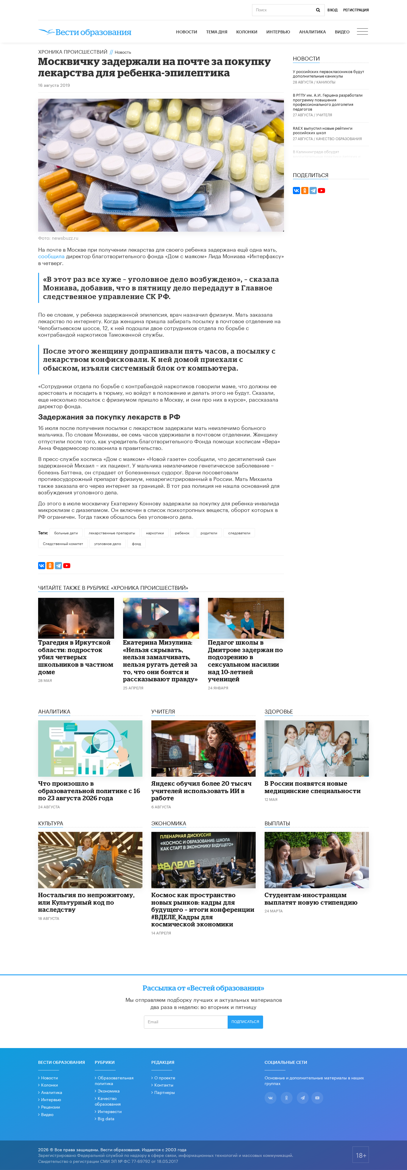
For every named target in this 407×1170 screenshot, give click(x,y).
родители (209, 532)
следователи (239, 532)
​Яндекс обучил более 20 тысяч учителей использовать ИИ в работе (201, 790)
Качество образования (339, 138)
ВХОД (332, 10)
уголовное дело (107, 543)
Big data (106, 1118)
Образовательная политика (114, 1080)
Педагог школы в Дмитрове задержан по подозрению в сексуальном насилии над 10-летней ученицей (245, 660)
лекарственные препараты (112, 532)
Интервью (278, 32)
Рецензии (50, 1106)
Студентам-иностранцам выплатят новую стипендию (311, 898)
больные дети (66, 532)
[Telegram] (58, 565)
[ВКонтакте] (41, 565)
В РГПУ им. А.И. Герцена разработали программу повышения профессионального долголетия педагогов (328, 102)
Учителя (324, 114)
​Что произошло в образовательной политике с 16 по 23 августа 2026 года (89, 790)
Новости (186, 32)
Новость (123, 51)
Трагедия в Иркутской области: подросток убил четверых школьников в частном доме (76, 657)
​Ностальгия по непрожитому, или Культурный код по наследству (86, 902)
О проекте (164, 1077)
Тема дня (216, 32)
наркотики (155, 532)
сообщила (51, 255)
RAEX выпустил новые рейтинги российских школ (322, 130)
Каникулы (325, 81)
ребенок (182, 532)
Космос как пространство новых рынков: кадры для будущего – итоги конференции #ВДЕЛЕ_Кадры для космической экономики (202, 909)
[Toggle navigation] (363, 32)
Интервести (110, 1111)
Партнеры (164, 1092)
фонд (136, 543)
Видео (342, 32)
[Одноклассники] (50, 565)
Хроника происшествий (73, 51)
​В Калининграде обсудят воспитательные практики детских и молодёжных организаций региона (327, 155)
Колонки (246, 32)
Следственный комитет (63, 543)
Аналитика (312, 32)
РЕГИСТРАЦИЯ (356, 10)
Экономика (109, 1090)
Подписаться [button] (245, 1022)
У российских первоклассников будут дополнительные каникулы (328, 73)
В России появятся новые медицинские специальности (313, 787)
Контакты (163, 1084)
